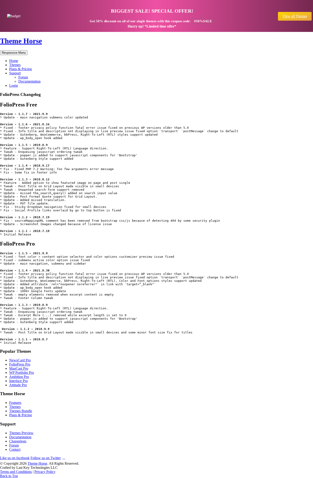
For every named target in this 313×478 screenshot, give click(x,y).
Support (15, 73)
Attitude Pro (18, 385)
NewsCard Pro (20, 360)
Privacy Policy (44, 472)
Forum (23, 77)
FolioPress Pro (19, 364)
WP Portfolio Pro (21, 373)
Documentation (29, 81)
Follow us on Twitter (45, 458)
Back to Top (9, 476)
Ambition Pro (19, 377)
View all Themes (295, 16)
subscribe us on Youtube (64, 457)
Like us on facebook (15, 458)
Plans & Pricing (20, 69)
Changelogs (17, 441)
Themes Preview (21, 433)
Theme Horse (21, 41)
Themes (15, 65)
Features (15, 403)
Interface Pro (18, 381)
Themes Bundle (20, 411)
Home (13, 61)
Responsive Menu (14, 52)
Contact (14, 449)
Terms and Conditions (16, 472)
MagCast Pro (18, 368)
